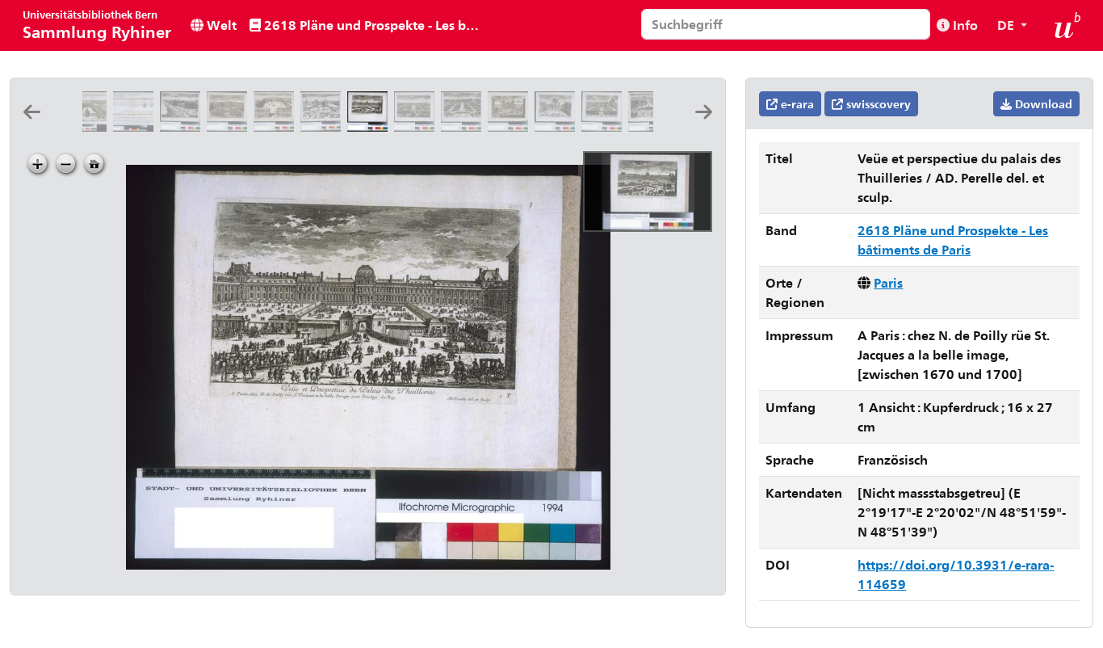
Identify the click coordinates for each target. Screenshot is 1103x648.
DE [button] (1007, 24)
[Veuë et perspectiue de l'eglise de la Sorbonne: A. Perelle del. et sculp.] (558, 126)
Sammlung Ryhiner (97, 24)
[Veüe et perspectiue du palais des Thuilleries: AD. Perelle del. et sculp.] (370, 126)
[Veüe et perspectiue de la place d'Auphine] (323, 126)
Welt (220, 24)
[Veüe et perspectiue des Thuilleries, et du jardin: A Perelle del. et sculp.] (417, 126)
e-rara (796, 104)
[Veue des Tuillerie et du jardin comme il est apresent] (464, 126)
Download (1042, 104)
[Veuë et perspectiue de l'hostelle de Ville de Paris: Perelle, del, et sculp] (511, 126)
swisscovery (877, 104)
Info (964, 24)
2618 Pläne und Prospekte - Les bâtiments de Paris (373, 24)
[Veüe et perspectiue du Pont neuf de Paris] (651, 126)
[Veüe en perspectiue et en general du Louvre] (183, 126)
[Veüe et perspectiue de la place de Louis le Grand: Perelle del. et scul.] (277, 126)
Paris (888, 282)
